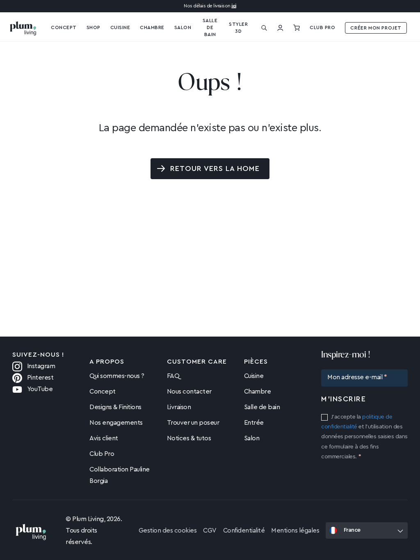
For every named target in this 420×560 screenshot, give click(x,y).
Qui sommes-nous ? (116, 376)
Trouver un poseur (193, 422)
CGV (210, 530)
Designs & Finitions (115, 407)
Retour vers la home (215, 168)
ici (233, 5)
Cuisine (120, 27)
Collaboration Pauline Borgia (119, 475)
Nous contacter (189, 391)
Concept (102, 391)
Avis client (103, 438)
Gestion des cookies (168, 530)
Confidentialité (244, 530)
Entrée (254, 422)
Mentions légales (295, 530)
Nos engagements (116, 422)
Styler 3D (238, 27)
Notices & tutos (189, 438)
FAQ (173, 376)
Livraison (179, 407)
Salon (252, 438)
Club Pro (322, 27)
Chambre (257, 391)
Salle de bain (262, 407)
